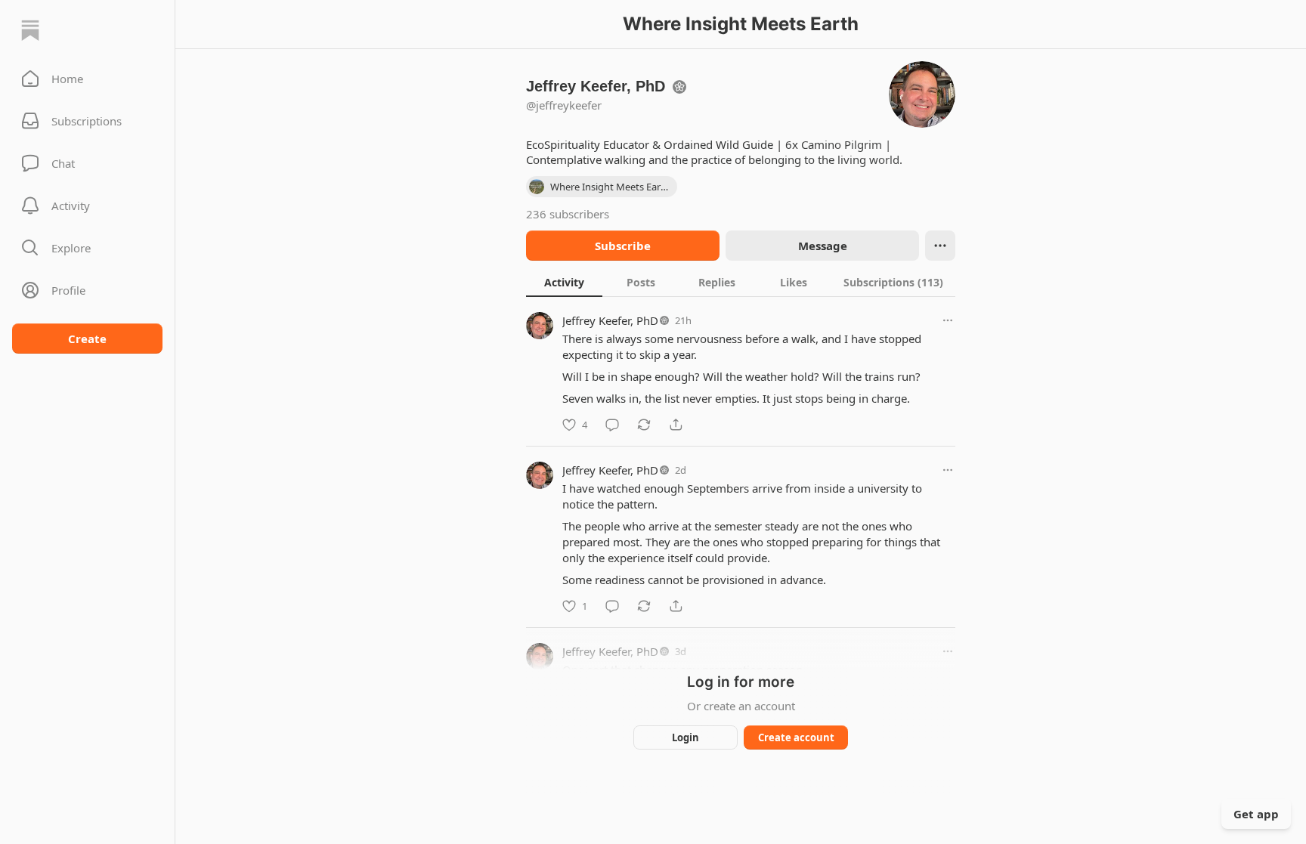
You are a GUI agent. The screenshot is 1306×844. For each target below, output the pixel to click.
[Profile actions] (940, 245)
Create (87, 338)
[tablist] (740, 282)
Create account (796, 737)
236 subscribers (567, 213)
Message (822, 245)
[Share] (676, 425)
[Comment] (612, 425)
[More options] (948, 320)
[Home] (30, 30)
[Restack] (644, 425)
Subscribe (623, 245)
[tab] (564, 282)
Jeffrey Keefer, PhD (610, 320)
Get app (1256, 813)
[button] (87, 78)
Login (685, 737)
